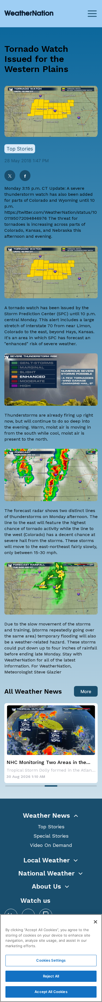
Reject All (51, 976)
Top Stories (51, 826)
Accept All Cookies (51, 991)
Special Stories (51, 836)
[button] (51, 815)
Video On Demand (51, 845)
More (86, 691)
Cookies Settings (51, 960)
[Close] (95, 922)
